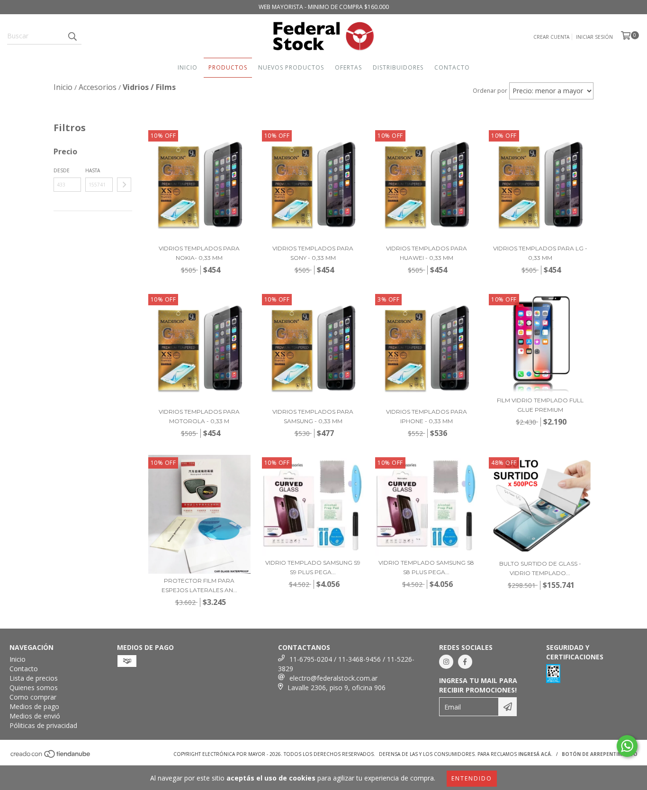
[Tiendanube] (50, 757)
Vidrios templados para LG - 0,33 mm (540, 253)
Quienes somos (33, 687)
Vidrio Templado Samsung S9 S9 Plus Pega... (312, 567)
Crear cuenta (551, 37)
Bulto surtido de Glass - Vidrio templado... (540, 568)
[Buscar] (72, 35)
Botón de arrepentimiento (600, 754)
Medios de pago (34, 706)
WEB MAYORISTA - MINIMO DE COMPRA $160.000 (324, 7)
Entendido (471, 778)
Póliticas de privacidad (43, 725)
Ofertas (348, 67)
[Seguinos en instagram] (446, 662)
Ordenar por (490, 91)
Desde (62, 170)
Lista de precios (33, 678)
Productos (227, 67)
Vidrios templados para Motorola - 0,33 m (199, 416)
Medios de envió (34, 715)
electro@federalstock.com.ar (333, 678)
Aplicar (124, 185)
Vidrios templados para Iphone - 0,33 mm (426, 416)
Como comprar (32, 696)
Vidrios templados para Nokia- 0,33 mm (199, 253)
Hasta (92, 170)
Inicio (188, 67)
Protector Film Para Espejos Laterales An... (199, 585)
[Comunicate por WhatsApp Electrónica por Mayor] (627, 746)
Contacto (452, 67)
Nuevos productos (291, 67)
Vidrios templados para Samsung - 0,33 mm (312, 416)
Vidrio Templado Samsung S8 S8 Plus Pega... (426, 567)
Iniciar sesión (594, 37)
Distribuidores (398, 67)
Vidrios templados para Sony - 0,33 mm (312, 253)
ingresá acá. (535, 754)
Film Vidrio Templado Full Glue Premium (540, 405)
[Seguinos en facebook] (465, 662)
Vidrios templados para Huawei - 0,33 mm (426, 253)
